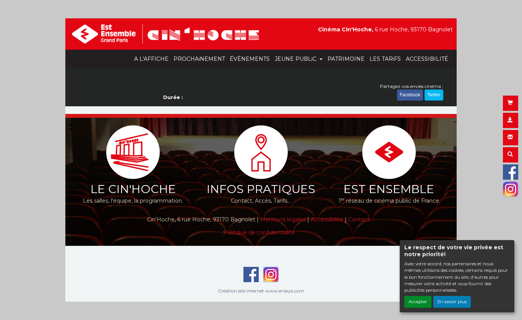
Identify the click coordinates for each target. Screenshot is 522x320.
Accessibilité (327, 219)
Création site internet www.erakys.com (261, 291)
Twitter (434, 94)
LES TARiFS (385, 58)
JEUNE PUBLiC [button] (296, 58)
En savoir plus (452, 301)
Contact (359, 219)
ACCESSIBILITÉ (427, 58)
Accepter (418, 301)
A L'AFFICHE (151, 58)
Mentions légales (283, 219)
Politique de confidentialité (259, 232)
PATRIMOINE (346, 58)
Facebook (410, 94)
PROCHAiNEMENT (199, 58)
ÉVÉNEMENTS (250, 58)
